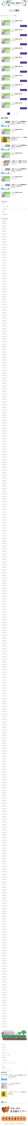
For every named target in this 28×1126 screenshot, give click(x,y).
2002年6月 (4, 976)
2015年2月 (4, 583)
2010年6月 (4, 730)
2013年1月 (4, 648)
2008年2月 (4, 803)
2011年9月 (4, 690)
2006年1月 (4, 869)
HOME (3, 1044)
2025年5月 (4, 260)
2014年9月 (4, 596)
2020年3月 (4, 422)
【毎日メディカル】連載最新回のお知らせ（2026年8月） (17, 1075)
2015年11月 (4, 559)
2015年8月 (4, 567)
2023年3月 (4, 328)
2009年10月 (4, 751)
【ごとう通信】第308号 (16, 20)
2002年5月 (4, 979)
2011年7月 (4, 695)
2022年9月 (4, 344)
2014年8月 (4, 598)
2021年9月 (4, 375)
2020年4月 (4, 420)
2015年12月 (4, 556)
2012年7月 (4, 664)
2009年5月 (4, 764)
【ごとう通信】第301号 (16, 84)
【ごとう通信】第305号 (16, 48)
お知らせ (4, 203)
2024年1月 (4, 302)
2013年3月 (4, 643)
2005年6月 (4, 887)
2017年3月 (4, 517)
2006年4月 (4, 861)
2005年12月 (4, 871)
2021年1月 (4, 396)
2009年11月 (4, 748)
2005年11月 (4, 874)
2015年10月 (4, 562)
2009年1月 (4, 774)
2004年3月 (4, 926)
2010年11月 (4, 716)
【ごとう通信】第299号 (16, 103)
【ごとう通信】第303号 (16, 66)
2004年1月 (4, 932)
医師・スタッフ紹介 (6, 1054)
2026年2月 (4, 236)
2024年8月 (4, 283)
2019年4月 (4, 451)
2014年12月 (4, 588)
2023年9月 (4, 312)
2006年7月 (4, 853)
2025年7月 (4, 255)
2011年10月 (4, 688)
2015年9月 (4, 564)
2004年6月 (4, 918)
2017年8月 (4, 504)
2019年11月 (4, 433)
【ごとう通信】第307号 (16, 29)
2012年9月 (4, 659)
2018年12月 (4, 462)
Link (3, 1065)
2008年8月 (4, 787)
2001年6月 (4, 1005)
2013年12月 (4, 619)
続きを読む (23, 26)
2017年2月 (4, 520)
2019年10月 (4, 436)
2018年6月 (4, 478)
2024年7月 (4, 286)
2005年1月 (4, 900)
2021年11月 (4, 370)
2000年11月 (4, 1023)
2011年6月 (4, 698)
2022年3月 (4, 359)
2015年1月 (4, 585)
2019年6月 (4, 446)
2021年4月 (4, 388)
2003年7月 (4, 945)
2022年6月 (4, 352)
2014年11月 (4, 590)
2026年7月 (4, 223)
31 (16, 114)
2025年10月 (4, 247)
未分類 (3, 211)
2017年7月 (4, 506)
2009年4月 (4, 766)
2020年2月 (4, 425)
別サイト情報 (5, 206)
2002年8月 (4, 971)
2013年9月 (4, 627)
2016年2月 (4, 551)
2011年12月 (4, 682)
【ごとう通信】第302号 (16, 75)
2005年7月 (4, 884)
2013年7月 (4, 632)
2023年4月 (4, 325)
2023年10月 (4, 310)
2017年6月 (4, 509)
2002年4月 (4, 981)
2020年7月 (4, 412)
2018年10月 (4, 467)
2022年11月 (4, 338)
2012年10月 (4, 656)
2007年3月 (4, 832)
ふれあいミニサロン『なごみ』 (8, 1062)
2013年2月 (4, 646)
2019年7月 (4, 443)
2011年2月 (4, 709)
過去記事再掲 (4, 214)
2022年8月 (4, 346)
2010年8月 (4, 724)
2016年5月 (4, 543)
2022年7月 (4, 349)
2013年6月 (4, 635)
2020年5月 (4, 417)
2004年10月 (4, 908)
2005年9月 (4, 879)
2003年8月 (4, 942)
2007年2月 (4, 835)
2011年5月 (4, 701)
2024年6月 (4, 289)
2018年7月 (4, 475)
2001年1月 (4, 1018)
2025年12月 (4, 241)
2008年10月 (4, 782)
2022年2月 (4, 362)
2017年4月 (4, 514)
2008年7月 (4, 790)
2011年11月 (4, 685)
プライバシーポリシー (6, 1070)
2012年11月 (4, 653)
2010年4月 (4, 735)
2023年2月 (4, 331)
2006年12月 (4, 840)
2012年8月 (4, 661)
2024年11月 (4, 276)
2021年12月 (4, 367)
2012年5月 (4, 669)
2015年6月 (4, 572)
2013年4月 (4, 640)
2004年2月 (4, 929)
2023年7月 (4, 318)
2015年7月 (4, 569)
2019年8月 (4, 441)
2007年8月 (4, 819)
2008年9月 (4, 785)
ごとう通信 (4, 209)
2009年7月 (4, 758)
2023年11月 (4, 307)
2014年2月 (4, 614)
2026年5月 (4, 228)
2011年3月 (4, 706)
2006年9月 (4, 848)
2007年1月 (4, 837)
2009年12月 (4, 745)
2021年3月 (4, 391)
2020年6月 (4, 415)
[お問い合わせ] (14, 1039)
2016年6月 (4, 541)
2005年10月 (4, 877)
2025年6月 (4, 257)
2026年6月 (4, 226)
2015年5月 (4, 575)
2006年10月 (4, 845)
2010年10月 (4, 719)
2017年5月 (4, 512)
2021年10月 (4, 373)
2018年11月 (4, 464)
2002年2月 (4, 987)
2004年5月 (4, 921)
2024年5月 (4, 291)
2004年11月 (4, 905)
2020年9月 (4, 407)
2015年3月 (4, 580)
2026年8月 (4, 220)
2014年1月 (4, 617)
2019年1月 (4, 459)
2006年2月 (4, 866)
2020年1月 (4, 428)
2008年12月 (4, 777)
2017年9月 (4, 501)
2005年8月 (4, 882)
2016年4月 (4, 546)
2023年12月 (4, 304)
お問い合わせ (4, 1052)
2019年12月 (4, 430)
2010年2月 (4, 740)
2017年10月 (4, 499)
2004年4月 (4, 924)
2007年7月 (4, 821)
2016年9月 (4, 533)
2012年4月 (4, 672)
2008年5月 (4, 795)
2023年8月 (4, 315)
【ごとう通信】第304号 (16, 57)
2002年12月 (4, 963)
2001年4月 (4, 1010)
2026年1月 (4, 239)
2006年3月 (4, 863)
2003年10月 (4, 937)
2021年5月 (4, 386)
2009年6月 (4, 761)
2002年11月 (4, 966)
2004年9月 (4, 911)
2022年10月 (4, 341)
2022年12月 (4, 336)
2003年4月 (4, 953)
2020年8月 (4, 409)
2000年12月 (4, 1021)
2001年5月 (4, 1008)
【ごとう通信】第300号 (16, 93)
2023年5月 (4, 323)
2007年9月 (4, 816)
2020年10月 (4, 404)
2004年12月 (4, 903)
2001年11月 (4, 992)
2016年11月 (4, 527)
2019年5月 (4, 449)
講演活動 (4, 1057)
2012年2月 (4, 677)
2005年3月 (4, 895)
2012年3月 (4, 674)
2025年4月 (4, 262)
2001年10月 (4, 995)
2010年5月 (4, 732)
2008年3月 (4, 800)
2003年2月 (4, 958)
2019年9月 (4, 438)
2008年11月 (4, 779)
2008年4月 (4, 798)
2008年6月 (4, 793)
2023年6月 (4, 320)
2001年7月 (4, 1002)
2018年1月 (4, 491)
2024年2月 (4, 299)
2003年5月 (4, 950)
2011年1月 (4, 711)
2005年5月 (4, 890)
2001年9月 (4, 997)
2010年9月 (4, 722)
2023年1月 (4, 333)
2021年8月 (4, 378)
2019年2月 (4, 457)
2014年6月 (4, 604)
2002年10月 (4, 968)
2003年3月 (4, 955)
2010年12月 (4, 714)
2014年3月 (4, 611)
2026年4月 (4, 231)
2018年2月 (4, 488)
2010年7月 (4, 727)
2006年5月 (4, 858)
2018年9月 (4, 470)
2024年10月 (4, 278)
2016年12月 (4, 525)
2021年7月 (4, 380)
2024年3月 (4, 297)
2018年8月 (4, 472)
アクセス (4, 1049)
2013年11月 (4, 622)
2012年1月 (4, 680)
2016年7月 (4, 538)
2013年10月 (4, 625)
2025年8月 (4, 252)
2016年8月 (4, 535)
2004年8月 (4, 913)
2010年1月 (4, 743)
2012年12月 (4, 651)
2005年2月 (4, 897)
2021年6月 (4, 383)
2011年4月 (4, 703)
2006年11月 (4, 842)
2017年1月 (4, 522)
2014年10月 (4, 593)
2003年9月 (4, 939)
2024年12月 (4, 273)
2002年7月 (4, 974)
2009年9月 (4, 753)
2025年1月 (4, 270)
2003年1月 (4, 960)
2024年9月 (4, 281)
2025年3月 (4, 265)
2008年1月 (4, 806)
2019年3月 (4, 454)
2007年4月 (4, 829)
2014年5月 (4, 606)
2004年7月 (4, 916)
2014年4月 (4, 609)
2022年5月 (4, 354)
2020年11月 (4, 401)
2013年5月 (4, 638)
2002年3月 (4, 984)
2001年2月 (4, 1016)
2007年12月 (4, 808)
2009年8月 (4, 756)
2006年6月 (4, 856)
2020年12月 (4, 399)
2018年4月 (4, 483)
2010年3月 (4, 737)
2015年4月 (4, 577)
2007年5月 (4, 827)
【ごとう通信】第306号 (16, 39)
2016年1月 (4, 554)
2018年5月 (4, 480)
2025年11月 (4, 244)
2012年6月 (4, 667)
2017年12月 (4, 493)
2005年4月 (4, 892)
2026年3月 (4, 234)
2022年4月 (4, 357)
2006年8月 (4, 850)
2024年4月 (4, 294)
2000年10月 (4, 1026)
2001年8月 (4, 1000)
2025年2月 (4, 268)
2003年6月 (4, 947)
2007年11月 (4, 811)
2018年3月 (4, 485)
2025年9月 (4, 249)
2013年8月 (4, 630)
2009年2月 (4, 772)
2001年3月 (4, 1013)
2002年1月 (4, 989)
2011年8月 (4, 693)
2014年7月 (4, 601)
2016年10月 (4, 530)
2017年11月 (4, 496)
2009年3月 (4, 769)
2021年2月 (4, 394)
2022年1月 (4, 365)
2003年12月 (4, 934)
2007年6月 (4, 824)
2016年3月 (4, 548)
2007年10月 (4, 814)
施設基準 (4, 1067)
